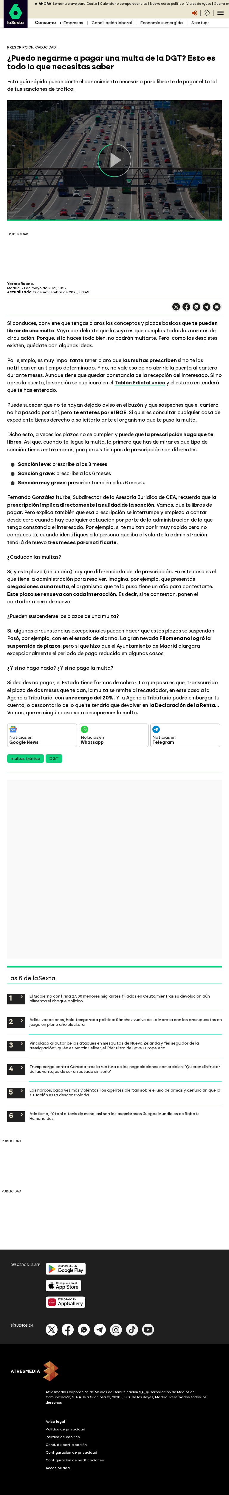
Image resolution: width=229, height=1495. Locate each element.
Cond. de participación (66, 1445)
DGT (54, 758)
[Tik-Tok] (132, 1334)
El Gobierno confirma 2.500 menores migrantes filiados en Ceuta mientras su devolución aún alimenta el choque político (120, 998)
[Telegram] (100, 1334)
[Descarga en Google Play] (66, 1273)
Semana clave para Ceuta (75, 4)
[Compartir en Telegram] (207, 309)
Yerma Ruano (20, 284)
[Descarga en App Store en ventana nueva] (63, 1290)
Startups (200, 22)
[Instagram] (116, 1334)
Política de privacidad (65, 1429)
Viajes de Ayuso (198, 4)
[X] (176, 309)
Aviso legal (55, 1421)
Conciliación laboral (112, 22)
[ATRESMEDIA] (114, 1372)
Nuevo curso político (167, 4)
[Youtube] (148, 1334)
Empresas (73, 22)
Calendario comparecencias (123, 4)
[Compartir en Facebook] (186, 309)
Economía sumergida (161, 22)
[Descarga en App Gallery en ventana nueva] (66, 1306)
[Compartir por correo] (217, 309)
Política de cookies (63, 1437)
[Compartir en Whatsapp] (196, 309)
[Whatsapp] (84, 1334)
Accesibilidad (58, 1468)
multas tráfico (25, 758)
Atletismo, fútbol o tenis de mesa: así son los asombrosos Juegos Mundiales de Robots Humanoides (114, 1116)
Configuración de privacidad (71, 1452)
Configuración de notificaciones (75, 1460)
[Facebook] (67, 1334)
